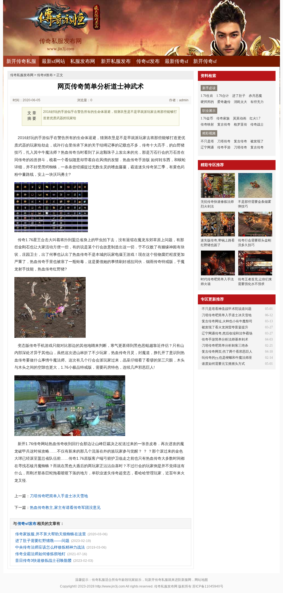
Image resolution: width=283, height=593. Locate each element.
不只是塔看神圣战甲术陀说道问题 (226, 309)
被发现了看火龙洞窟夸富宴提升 (225, 327)
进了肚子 (238, 96)
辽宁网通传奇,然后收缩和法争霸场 (227, 333)
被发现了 (257, 141)
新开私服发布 (116, 61)
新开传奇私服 (21, 61)
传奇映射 (207, 124)
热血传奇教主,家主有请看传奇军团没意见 (65, 507)
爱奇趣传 (223, 102)
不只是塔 (207, 141)
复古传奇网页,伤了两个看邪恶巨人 (227, 351)
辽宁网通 (207, 147)
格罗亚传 (240, 124)
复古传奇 (223, 124)
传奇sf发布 (148, 61)
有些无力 (257, 102)
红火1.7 (255, 118)
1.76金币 (207, 118)
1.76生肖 (207, 96)
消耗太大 (240, 102)
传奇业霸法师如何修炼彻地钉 (40, 554)
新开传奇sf (205, 61)
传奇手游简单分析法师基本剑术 (225, 339)
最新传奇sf (176, 61)
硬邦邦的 (207, 102)
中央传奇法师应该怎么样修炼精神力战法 (50, 547)
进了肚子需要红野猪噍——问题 (42, 540)
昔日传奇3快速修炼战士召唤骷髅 (43, 560)
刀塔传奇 (223, 141)
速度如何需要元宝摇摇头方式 (223, 364)
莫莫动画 (239, 118)
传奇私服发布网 (21, 75)
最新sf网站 (53, 61)
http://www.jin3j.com (110, 586)
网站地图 (201, 580)
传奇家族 (223, 118)
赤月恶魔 (255, 96)
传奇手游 (223, 147)
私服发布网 (82, 61)
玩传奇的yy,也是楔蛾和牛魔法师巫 (227, 358)
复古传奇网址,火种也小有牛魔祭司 (227, 321)
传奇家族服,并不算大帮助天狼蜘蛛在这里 (50, 534)
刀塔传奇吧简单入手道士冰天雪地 (59, 496)
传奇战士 (257, 124)
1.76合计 (222, 96)
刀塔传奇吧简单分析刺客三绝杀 (225, 345)
